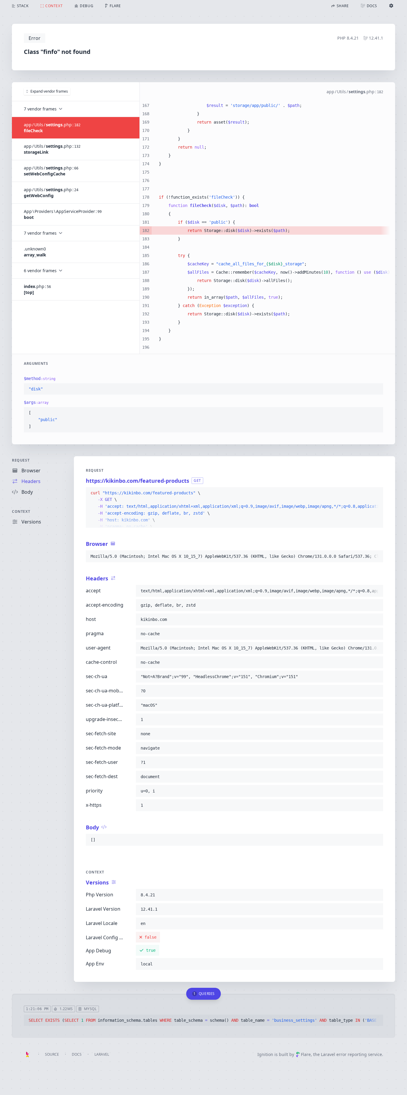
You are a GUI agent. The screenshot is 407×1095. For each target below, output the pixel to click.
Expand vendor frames (49, 91)
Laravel (101, 1054)
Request (20, 460)
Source (52, 1054)
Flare (306, 1054)
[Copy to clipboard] (376, 389)
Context (21, 511)
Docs (77, 1054)
